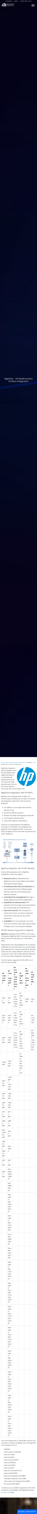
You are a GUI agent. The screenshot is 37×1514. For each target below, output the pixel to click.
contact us (5, 1492)
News (16, 1)
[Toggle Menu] (33, 5)
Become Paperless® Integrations (16, 762)
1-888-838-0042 (25, 1)
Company (9, 1)
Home (3, 762)
